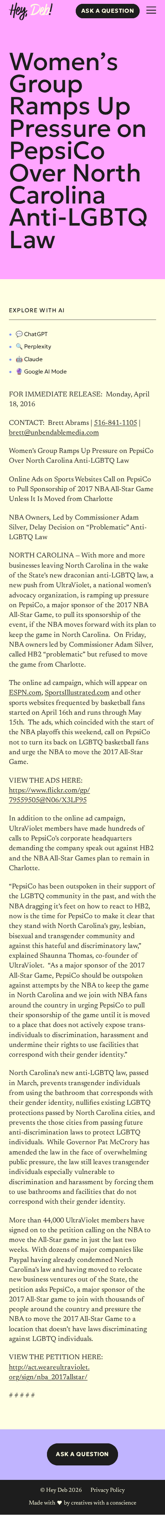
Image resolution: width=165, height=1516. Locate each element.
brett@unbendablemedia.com (54, 433)
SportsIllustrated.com (77, 693)
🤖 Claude (29, 359)
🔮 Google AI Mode (41, 371)
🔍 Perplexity (33, 346)
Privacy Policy (108, 1490)
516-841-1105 (115, 423)
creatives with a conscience (103, 1503)
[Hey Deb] (30, 12)
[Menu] (151, 10)
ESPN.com (25, 693)
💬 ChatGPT (31, 334)
